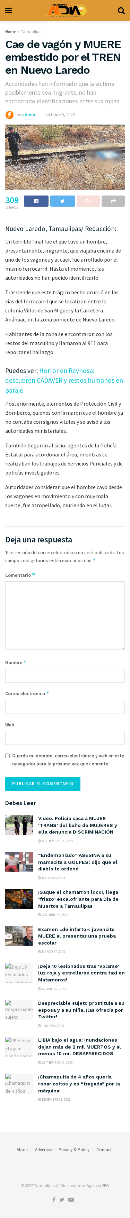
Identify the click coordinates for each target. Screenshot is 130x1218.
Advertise (43, 1150)
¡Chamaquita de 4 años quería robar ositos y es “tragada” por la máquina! (79, 1083)
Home (10, 31)
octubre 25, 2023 (54, 915)
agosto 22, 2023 (53, 989)
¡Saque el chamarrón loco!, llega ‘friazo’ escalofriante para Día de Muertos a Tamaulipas (78, 898)
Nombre (16, 662)
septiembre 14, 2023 (57, 841)
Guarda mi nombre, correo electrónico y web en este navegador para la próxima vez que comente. (68, 759)
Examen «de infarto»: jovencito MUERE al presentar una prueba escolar (77, 936)
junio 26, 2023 (52, 1026)
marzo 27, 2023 (53, 951)
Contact (104, 1150)
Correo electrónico (27, 693)
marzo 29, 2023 (53, 878)
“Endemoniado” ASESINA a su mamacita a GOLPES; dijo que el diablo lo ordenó (78, 861)
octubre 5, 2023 (60, 115)
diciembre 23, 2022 (56, 1099)
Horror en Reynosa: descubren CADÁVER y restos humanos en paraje (64, 380)
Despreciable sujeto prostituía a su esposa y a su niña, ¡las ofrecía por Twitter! (81, 1009)
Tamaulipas (31, 31)
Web (9, 725)
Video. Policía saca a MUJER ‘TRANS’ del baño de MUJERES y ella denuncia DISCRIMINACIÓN (77, 825)
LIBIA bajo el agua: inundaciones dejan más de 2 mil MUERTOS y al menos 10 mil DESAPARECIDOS (79, 1046)
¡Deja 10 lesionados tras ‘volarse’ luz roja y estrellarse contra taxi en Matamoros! (81, 972)
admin (28, 115)
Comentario (20, 575)
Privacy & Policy (74, 1150)
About (22, 1150)
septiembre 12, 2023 (57, 1062)
